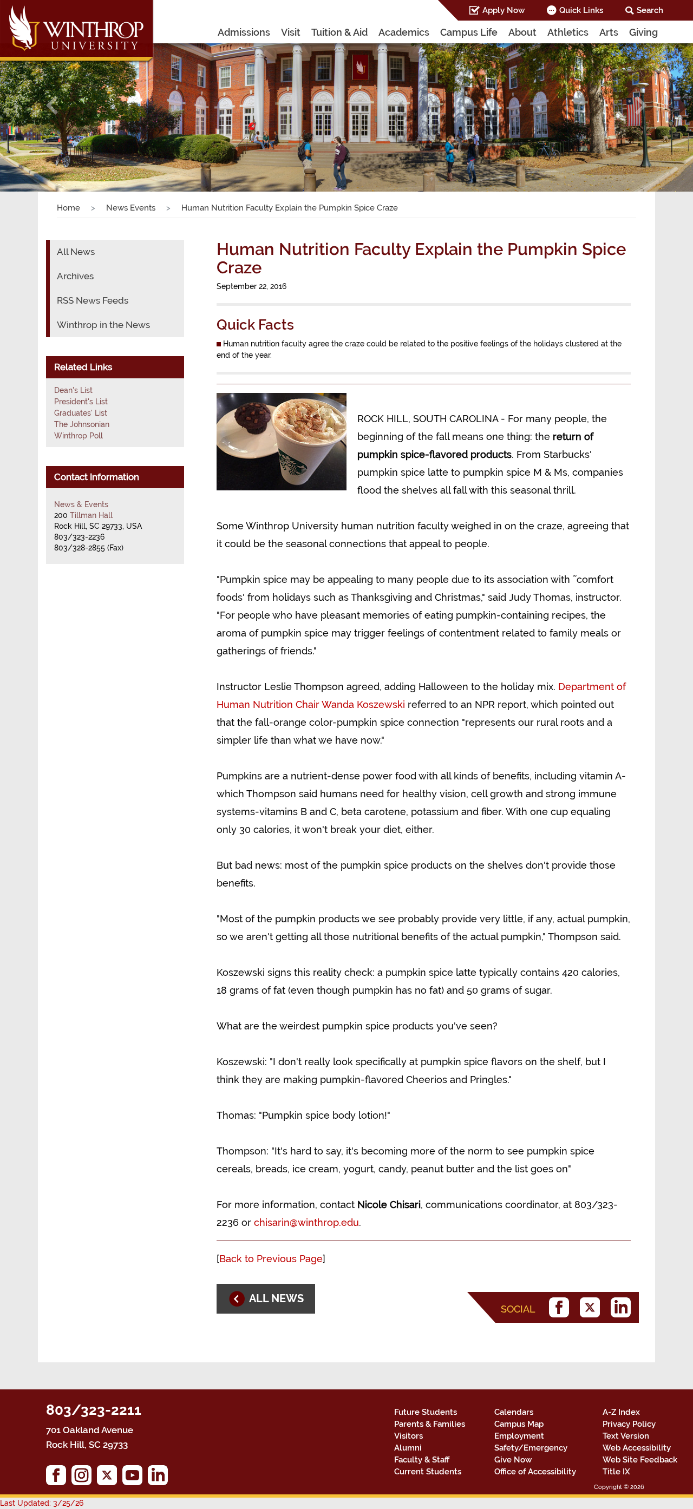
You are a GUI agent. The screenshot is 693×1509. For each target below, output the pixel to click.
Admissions (244, 32)
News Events (130, 208)
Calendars (513, 1412)
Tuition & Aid (339, 32)
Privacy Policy (629, 1424)
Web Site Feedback (640, 1460)
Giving (643, 32)
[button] (52, 105)
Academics (403, 32)
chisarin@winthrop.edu (306, 1222)
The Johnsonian (81, 424)
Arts (608, 32)
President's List (81, 401)
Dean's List (73, 390)
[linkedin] (623, 1307)
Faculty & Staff (421, 1460)
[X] (592, 1307)
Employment (519, 1436)
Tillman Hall (91, 515)
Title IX (616, 1472)
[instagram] (84, 1478)
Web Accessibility (637, 1448)
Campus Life (469, 32)
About (522, 32)
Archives (75, 276)
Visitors (408, 1436)
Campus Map (519, 1424)
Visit (290, 32)
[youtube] (135, 1478)
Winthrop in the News (103, 324)
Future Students (425, 1412)
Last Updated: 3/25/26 (41, 1503)
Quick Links (581, 10)
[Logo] (77, 32)
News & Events (81, 504)
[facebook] (561, 1307)
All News (76, 251)
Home (68, 208)
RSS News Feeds (92, 300)
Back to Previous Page (271, 1258)
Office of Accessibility (535, 1472)
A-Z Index (621, 1412)
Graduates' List (80, 413)
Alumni (408, 1448)
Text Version (626, 1436)
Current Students (427, 1472)
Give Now (513, 1460)
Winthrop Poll (78, 435)
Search (650, 10)
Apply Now (503, 10)
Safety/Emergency (530, 1448)
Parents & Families (429, 1424)
